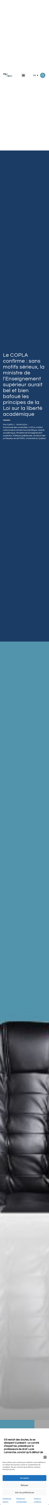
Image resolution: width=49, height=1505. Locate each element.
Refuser (24, 1485)
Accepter (24, 1478)
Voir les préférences (24, 1492)
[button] (45, 1457)
